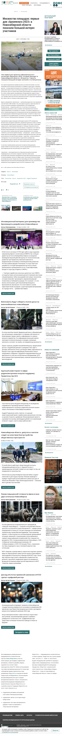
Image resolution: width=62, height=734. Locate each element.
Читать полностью (8, 293)
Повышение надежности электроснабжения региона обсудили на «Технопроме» (53, 368)
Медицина (48, 319)
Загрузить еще (21, 632)
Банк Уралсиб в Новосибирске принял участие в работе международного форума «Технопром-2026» (54, 355)
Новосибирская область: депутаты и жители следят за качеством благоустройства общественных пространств (19, 435)
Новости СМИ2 (5, 205)
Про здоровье (53, 51)
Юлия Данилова (10, 227)
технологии (8, 178)
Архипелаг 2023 (21, 178)
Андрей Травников (32, 178)
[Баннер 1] (5, 208)
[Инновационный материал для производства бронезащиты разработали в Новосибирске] (21, 239)
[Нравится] (2, 190)
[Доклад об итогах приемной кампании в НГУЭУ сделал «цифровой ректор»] (21, 592)
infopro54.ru (14, 675)
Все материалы (48, 45)
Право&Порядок (57, 305)
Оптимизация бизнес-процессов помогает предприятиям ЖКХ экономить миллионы (53, 297)
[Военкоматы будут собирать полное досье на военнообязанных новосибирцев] (21, 319)
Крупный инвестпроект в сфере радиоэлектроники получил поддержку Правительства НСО (18, 373)
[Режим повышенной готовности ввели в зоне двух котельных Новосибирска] (21, 511)
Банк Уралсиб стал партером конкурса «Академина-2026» (52, 378)
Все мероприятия (49, 452)
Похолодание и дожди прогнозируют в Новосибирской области (53, 233)
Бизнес (47, 114)
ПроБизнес (53, 152)
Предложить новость (29, 184)
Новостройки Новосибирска (54, 64)
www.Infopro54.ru (11, 658)
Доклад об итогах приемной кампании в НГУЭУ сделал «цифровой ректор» (54, 257)
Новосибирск (10, 175)
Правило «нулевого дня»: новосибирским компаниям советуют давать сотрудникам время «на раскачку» (54, 532)
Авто (47, 138)
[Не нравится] (6, 190)
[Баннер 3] (27, 208)
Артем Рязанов (10, 307)
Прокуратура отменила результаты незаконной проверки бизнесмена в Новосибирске (9, 199)
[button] (50, 5)
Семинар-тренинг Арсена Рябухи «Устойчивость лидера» (53, 431)
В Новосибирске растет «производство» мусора (53, 334)
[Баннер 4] (37, 208)
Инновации (24, 11)
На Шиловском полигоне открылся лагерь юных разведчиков (30, 198)
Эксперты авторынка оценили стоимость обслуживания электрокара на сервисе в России (54, 143)
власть (14, 178)
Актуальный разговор (50, 17)
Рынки (54, 278)
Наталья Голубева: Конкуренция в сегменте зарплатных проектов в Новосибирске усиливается (53, 39)
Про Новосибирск (54, 55)
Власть (16, 11)
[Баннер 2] (16, 208)
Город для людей (54, 59)
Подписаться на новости (32, 187)
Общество (48, 125)
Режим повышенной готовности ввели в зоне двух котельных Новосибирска (54, 245)
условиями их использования (10, 732)
